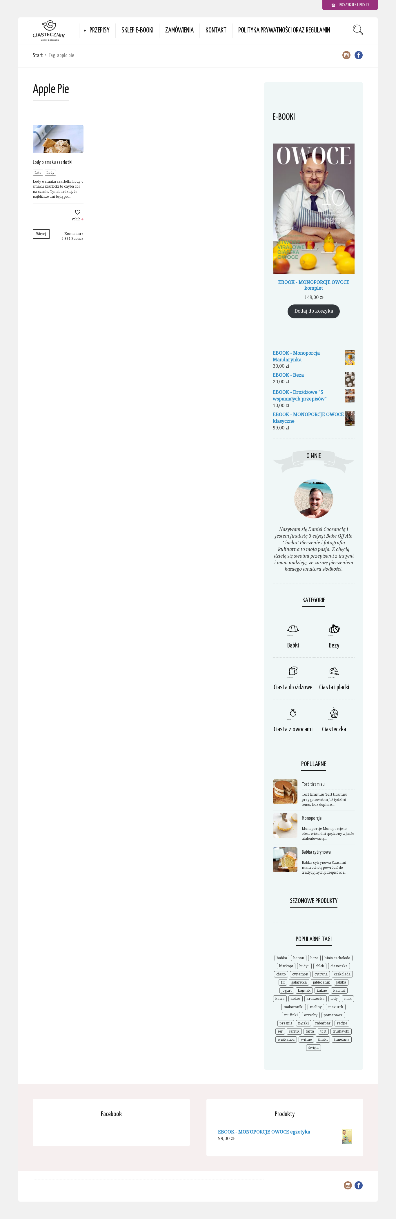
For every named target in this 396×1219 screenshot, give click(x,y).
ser (280, 1031)
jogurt (287, 990)
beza (314, 958)
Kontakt (216, 30)
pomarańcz (333, 1015)
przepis (286, 1023)
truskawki (341, 1031)
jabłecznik (321, 982)
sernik (294, 1031)
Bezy (334, 645)
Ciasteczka (334, 729)
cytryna (321, 974)
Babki (293, 645)
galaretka (299, 982)
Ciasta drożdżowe (293, 687)
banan (298, 958)
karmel (339, 990)
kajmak (304, 990)
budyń (304, 966)
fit (283, 982)
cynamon (300, 974)
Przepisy (100, 30)
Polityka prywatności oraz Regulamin (284, 30)
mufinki (291, 1015)
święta (313, 1048)
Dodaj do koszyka (314, 311)
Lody (50, 173)
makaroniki (294, 1007)
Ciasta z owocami (293, 729)
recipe (342, 1023)
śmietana (341, 1039)
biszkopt (286, 966)
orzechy (310, 1015)
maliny (316, 1007)
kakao (322, 990)
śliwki (323, 1039)
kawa (279, 999)
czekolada (342, 974)
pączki (303, 1023)
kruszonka (315, 999)
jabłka (341, 982)
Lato (37, 173)
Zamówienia (179, 30)
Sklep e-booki (137, 30)
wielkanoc (286, 1039)
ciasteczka (339, 966)
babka (282, 958)
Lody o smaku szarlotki (52, 162)
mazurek (335, 1007)
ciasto (281, 974)
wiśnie (306, 1039)
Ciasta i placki (334, 687)
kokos (295, 999)
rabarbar (322, 1023)
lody (334, 999)
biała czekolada (337, 958)
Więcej (41, 234)
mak (348, 999)
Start (38, 55)
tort (323, 1031)
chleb (320, 966)
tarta (310, 1031)
